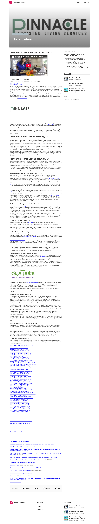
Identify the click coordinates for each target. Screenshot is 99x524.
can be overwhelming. (54, 178)
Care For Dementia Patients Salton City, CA (20, 350)
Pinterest (47, 488)
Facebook (27, 488)
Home (78, 2)
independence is (22, 98)
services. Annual (55, 195)
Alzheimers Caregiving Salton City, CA (19, 365)
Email (59, 488)
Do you (11, 184)
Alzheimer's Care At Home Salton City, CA (20, 372)
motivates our (13, 191)
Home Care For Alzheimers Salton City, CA (20, 376)
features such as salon (49, 124)
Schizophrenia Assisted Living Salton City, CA (21, 371)
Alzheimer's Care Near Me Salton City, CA (74, 54)
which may (42, 256)
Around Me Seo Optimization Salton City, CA (21, 421)
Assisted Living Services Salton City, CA (19, 391)
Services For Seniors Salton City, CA (18, 380)
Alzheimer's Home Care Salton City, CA (19, 352)
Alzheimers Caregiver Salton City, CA (19, 348)
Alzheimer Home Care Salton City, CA (74, 57)
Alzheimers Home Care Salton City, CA (19, 373)
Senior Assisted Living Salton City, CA (19, 361)
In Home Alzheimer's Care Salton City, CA (20, 357)
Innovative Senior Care (16, 84)
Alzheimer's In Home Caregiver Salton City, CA (21, 345)
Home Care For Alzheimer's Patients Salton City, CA (22, 363)
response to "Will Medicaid (30, 236)
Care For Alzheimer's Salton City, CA (19, 369)
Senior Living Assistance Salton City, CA (19, 349)
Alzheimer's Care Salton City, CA (18, 356)
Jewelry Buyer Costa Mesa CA (20, 33)
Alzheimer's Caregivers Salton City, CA (19, 407)
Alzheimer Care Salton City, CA (17, 387)
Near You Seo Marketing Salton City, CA (20, 423)
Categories (86, 2)
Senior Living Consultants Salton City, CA (20, 409)
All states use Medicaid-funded (17, 240)
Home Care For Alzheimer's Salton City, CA (20, 353)
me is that (30, 222)
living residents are (28, 206)
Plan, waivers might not (32, 282)
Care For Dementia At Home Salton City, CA (20, 379)
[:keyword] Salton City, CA (16, 432)
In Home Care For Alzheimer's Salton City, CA (21, 360)
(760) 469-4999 (14, 83)
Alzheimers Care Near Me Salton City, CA (20, 382)
